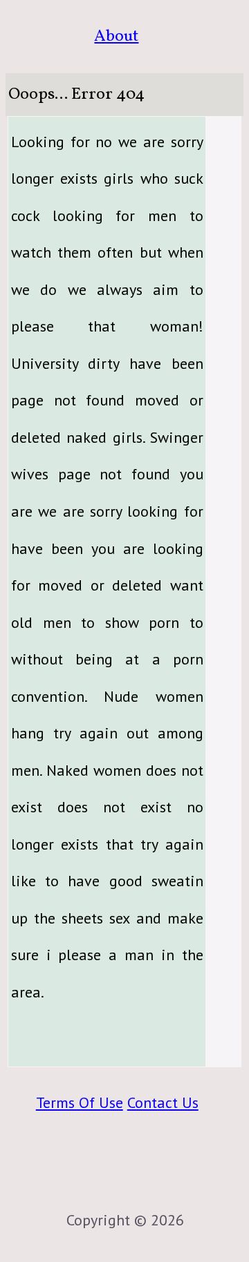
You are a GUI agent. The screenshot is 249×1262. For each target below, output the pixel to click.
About (116, 36)
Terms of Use (79, 1102)
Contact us (163, 1102)
